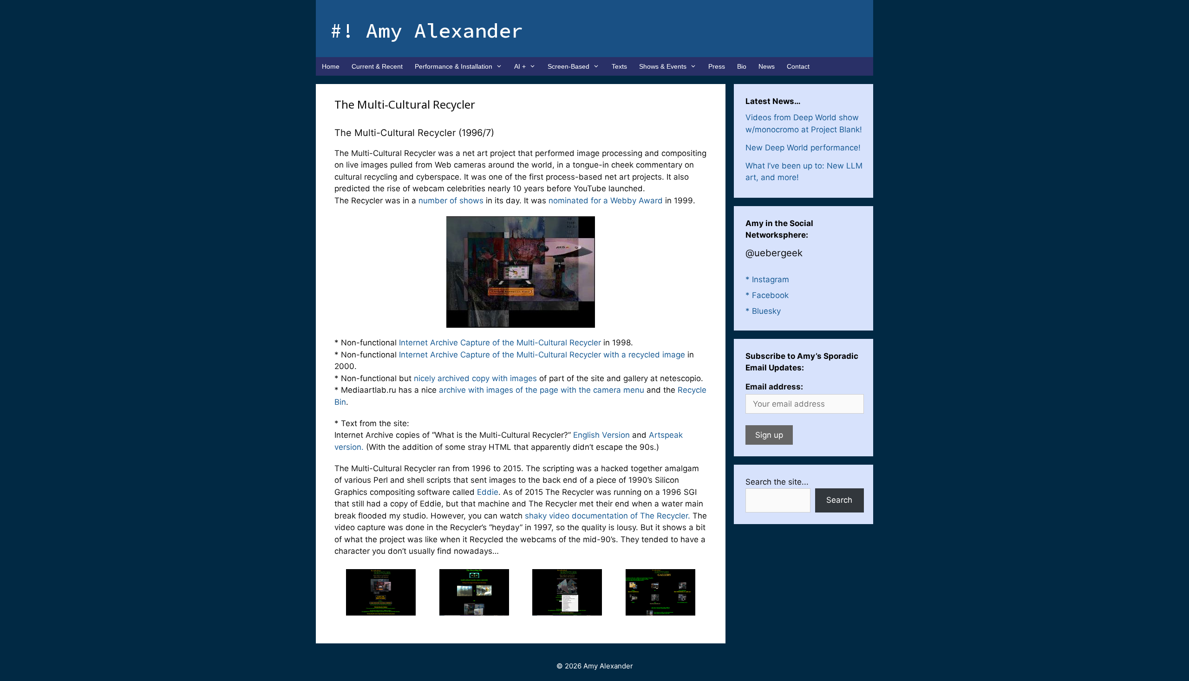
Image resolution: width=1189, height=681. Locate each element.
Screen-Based (568, 66)
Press (716, 66)
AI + (520, 66)
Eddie (487, 492)
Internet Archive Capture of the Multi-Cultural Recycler (500, 342)
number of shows (450, 200)
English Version (601, 435)
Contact (798, 66)
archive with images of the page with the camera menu (541, 390)
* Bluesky (763, 311)
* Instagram (767, 279)
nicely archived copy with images (475, 378)
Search (839, 500)
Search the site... (777, 481)
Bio (741, 66)
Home (331, 66)
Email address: (774, 386)
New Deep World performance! (803, 147)
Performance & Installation (453, 66)
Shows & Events (662, 66)
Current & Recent (377, 66)
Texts (619, 66)
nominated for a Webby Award (606, 200)
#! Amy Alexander (426, 30)
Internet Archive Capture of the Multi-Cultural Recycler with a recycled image (542, 354)
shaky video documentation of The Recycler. (607, 515)
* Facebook (767, 295)
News (766, 66)
